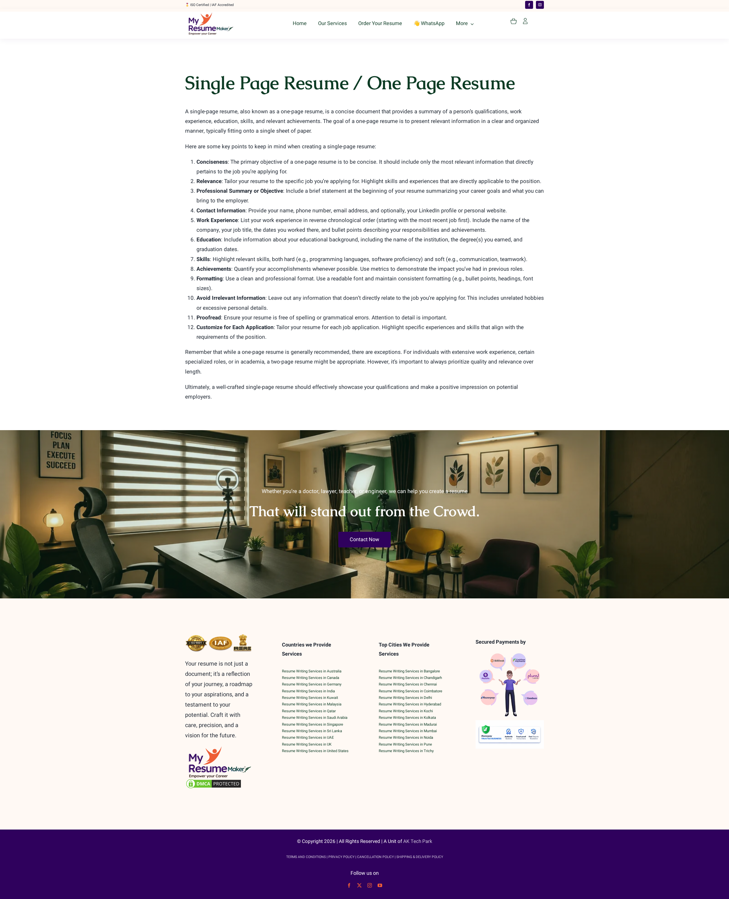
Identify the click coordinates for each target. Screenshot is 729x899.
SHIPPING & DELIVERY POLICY (419, 856)
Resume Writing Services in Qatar (309, 711)
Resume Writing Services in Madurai (408, 724)
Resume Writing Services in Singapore (312, 724)
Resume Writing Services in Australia (311, 671)
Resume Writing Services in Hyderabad (410, 704)
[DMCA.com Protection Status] (219, 783)
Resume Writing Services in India (308, 691)
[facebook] (529, 5)
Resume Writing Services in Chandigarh (410, 677)
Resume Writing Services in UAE (308, 737)
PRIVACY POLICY (341, 856)
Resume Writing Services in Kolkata (407, 717)
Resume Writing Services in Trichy (406, 751)
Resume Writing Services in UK (306, 744)
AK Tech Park (417, 841)
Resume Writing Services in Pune (405, 744)
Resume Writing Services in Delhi (405, 697)
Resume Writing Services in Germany (311, 684)
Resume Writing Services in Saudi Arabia (314, 717)
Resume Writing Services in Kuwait (310, 697)
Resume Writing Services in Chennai (408, 684)
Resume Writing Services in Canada (310, 677)
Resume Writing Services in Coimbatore (410, 691)
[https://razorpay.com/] (510, 723)
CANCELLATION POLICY (375, 856)
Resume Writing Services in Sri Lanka (312, 731)
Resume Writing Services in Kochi (406, 711)
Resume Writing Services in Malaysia (311, 704)
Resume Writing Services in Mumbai (408, 731)
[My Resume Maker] (210, 15)
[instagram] (540, 5)
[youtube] (380, 885)
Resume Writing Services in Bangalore (409, 671)
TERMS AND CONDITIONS (306, 856)
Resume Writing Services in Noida (406, 737)
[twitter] (359, 885)
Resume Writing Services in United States (315, 751)
